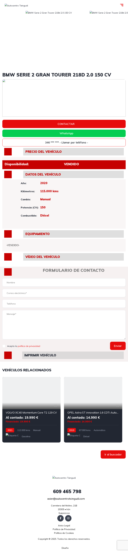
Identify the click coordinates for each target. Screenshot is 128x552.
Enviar (118, 345)
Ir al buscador (113, 454)
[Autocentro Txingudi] (16, 5)
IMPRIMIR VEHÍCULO (40, 355)
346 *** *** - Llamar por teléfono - (66, 142)
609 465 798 (66, 491)
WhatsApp (66, 133)
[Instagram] (68, 518)
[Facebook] (60, 518)
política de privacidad (29, 346)
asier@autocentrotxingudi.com (66, 498)
